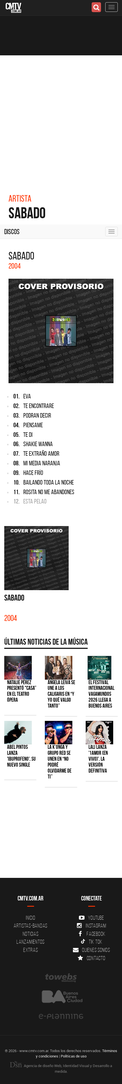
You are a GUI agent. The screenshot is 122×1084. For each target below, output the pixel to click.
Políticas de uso (74, 1056)
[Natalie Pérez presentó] (18, 667)
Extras (30, 950)
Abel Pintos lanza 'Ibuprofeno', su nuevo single (21, 756)
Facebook (96, 934)
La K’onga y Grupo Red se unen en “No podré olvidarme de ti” (59, 761)
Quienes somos (96, 950)
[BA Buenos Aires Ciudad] (61, 997)
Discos (12, 231)
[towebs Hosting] (61, 978)
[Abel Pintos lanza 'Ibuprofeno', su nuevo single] (18, 732)
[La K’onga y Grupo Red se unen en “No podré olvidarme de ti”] (58, 732)
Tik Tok (95, 942)
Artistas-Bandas (30, 925)
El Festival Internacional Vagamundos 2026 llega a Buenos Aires (101, 694)
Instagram (96, 925)
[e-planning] (61, 1016)
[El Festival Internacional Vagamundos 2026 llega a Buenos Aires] (99, 667)
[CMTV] (13, 7)
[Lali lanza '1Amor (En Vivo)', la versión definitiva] (99, 732)
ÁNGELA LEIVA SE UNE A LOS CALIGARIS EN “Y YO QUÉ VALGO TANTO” (61, 694)
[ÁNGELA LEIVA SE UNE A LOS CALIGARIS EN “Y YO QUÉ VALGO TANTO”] (58, 667)
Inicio (30, 918)
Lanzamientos (30, 942)
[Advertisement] (61, 119)
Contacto (96, 958)
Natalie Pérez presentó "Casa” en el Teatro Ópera (21, 691)
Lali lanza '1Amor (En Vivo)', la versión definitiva (98, 759)
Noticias (31, 934)
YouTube (96, 918)
